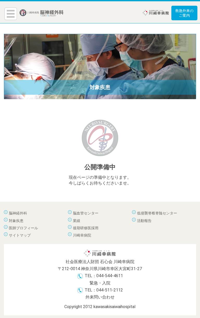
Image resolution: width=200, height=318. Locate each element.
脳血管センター (85, 213)
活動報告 (144, 221)
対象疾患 (16, 221)
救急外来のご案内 (184, 13)
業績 (76, 221)
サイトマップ (20, 235)
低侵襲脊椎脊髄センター (157, 213)
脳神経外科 (18, 213)
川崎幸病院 (82, 235)
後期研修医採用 (85, 228)
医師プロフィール (23, 228)
